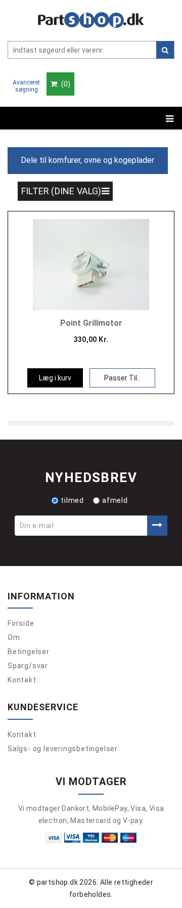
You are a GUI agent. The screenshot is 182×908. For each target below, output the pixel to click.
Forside (21, 623)
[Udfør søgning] (165, 50)
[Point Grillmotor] (91, 264)
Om (14, 637)
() (65, 84)
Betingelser (29, 651)
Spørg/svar (28, 666)
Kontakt (22, 680)
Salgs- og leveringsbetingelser (63, 749)
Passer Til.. (122, 378)
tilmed (72, 500)
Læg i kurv (55, 378)
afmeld (115, 500)
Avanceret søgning (26, 86)
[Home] (91, 20)
